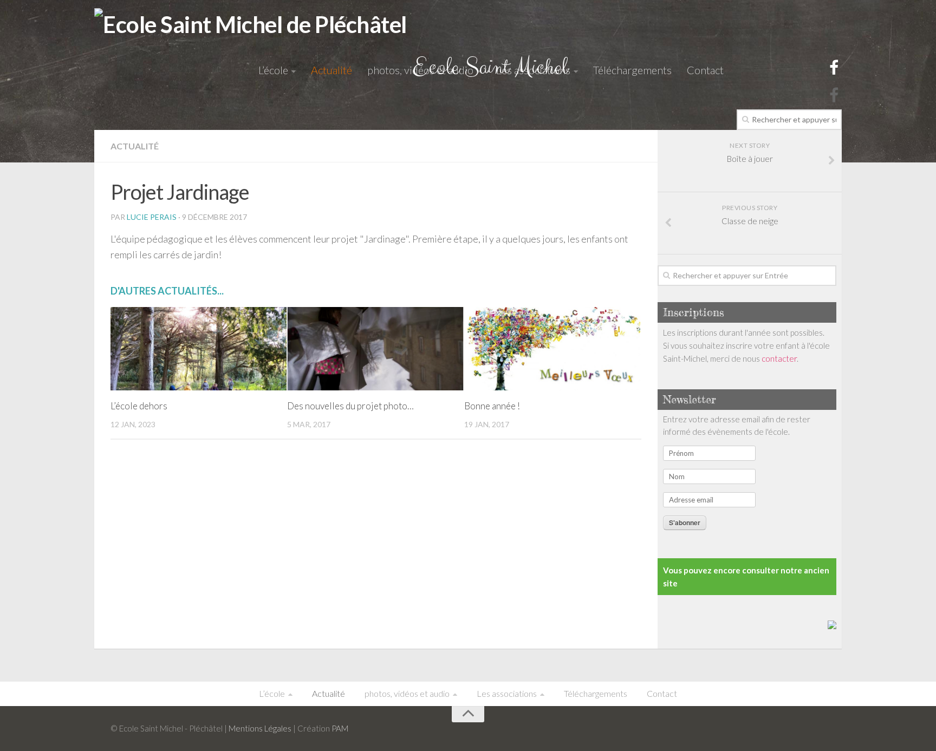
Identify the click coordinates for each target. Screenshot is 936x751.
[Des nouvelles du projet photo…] (375, 348)
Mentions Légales (260, 728)
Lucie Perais (152, 216)
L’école (273, 69)
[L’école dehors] (198, 348)
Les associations (533, 69)
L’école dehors (138, 406)
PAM (340, 728)
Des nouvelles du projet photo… (350, 406)
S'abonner (684, 522)
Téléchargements (632, 69)
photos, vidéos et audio (420, 69)
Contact (705, 69)
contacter (779, 358)
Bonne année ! (492, 406)
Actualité (331, 69)
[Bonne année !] (552, 348)
